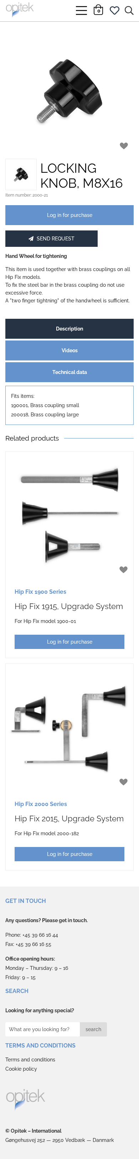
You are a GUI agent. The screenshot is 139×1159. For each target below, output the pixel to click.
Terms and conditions (30, 1059)
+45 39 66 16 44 (40, 935)
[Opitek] (25, 1101)
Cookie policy (21, 1069)
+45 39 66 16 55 (33, 944)
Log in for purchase (69, 215)
